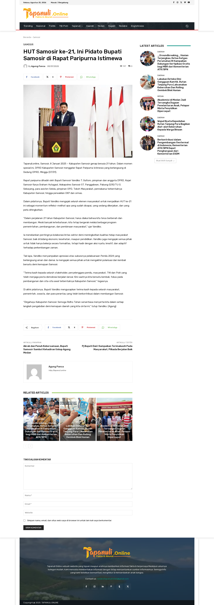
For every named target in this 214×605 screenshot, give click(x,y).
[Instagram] (177, 2)
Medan (114, 422)
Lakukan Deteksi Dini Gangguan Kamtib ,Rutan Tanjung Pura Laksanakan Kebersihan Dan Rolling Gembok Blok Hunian (78, 431)
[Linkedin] (103, 587)
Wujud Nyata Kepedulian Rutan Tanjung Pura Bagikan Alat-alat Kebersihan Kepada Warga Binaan (173, 125)
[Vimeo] (185, 2)
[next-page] (30, 446)
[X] (181, 2)
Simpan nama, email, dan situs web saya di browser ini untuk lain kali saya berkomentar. (69, 520)
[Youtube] (189, 2)
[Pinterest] (111, 587)
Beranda (27, 37)
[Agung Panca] (25, 66)
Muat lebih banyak (164, 160)
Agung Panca (38, 66)
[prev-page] (25, 446)
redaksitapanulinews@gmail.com (113, 579)
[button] (187, 26)
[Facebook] (174, 2)
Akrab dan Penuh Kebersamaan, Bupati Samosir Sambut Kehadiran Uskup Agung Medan (46, 349)
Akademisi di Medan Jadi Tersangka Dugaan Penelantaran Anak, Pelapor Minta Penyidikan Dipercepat (114, 431)
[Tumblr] (119, 587)
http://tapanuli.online (57, 370)
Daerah (40, 419)
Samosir (36, 37)
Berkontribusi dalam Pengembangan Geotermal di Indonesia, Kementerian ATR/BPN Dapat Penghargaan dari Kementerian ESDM (173, 146)
